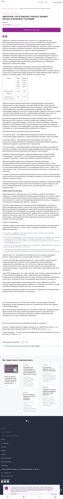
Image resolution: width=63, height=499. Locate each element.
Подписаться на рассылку (31, 30)
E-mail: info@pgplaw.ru (5, 479)
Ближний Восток (4, 465)
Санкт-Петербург (4, 443)
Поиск (41, 2)
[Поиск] (8, 497)
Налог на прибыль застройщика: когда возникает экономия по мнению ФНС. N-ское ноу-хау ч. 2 (10, 380)
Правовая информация (6, 432)
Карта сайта (3, 428)
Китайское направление (6, 458)
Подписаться (56, 2)
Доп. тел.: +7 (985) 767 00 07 (7, 476)
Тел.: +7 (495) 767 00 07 (6, 472)
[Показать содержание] (60, 2)
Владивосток (4, 450)
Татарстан (3, 454)
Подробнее (13, 493)
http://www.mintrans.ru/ (28, 42)
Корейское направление (6, 461)
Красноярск (3, 446)
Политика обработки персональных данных (10, 435)
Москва (2, 439)
